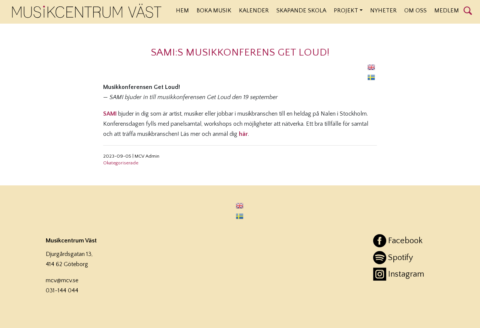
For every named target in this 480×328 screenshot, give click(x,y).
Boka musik (213, 10)
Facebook (405, 240)
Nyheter (383, 10)
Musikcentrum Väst (87, 10)
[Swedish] (372, 77)
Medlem (446, 10)
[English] (372, 67)
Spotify (400, 257)
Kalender (254, 10)
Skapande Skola (301, 10)
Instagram (406, 274)
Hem (182, 10)
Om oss (415, 10)
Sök (468, 10)
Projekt (346, 10)
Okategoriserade (120, 163)
